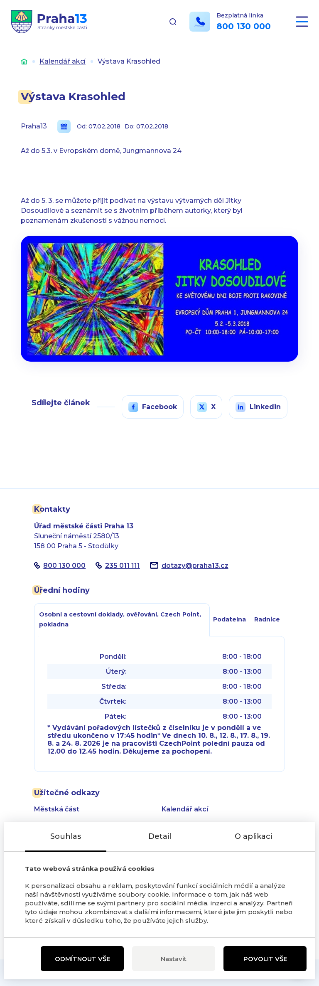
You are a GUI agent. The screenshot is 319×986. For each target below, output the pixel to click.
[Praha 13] (49, 21)
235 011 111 (122, 565)
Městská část (56, 809)
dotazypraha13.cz (195, 565)
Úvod (24, 61)
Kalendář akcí (62, 61)
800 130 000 (243, 26)
